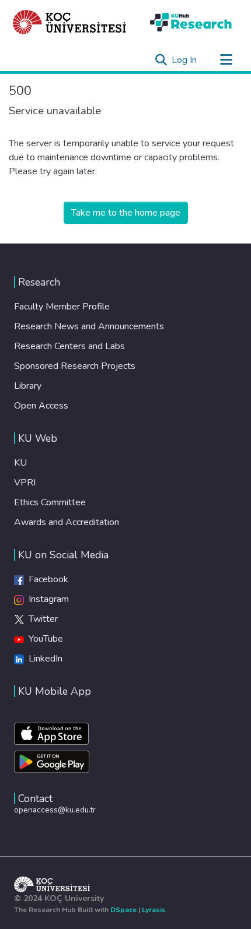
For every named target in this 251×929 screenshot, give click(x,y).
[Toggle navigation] (226, 60)
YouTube (43, 638)
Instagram (46, 599)
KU (20, 462)
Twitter (41, 619)
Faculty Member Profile (62, 306)
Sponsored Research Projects (74, 366)
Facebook (46, 579)
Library (27, 385)
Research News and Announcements (89, 326)
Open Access (41, 405)
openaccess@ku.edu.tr (55, 809)
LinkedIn (43, 658)
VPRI (25, 482)
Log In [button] (185, 60)
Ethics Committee (50, 502)
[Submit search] (161, 60)
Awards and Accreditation (66, 522)
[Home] (70, 22)
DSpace (123, 909)
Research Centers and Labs (69, 346)
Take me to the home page (125, 212)
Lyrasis (154, 909)
